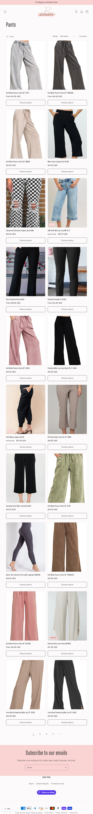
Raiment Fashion (25, 813)
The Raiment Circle (57, 784)
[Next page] (59, 734)
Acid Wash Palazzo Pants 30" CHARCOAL (61, 93)
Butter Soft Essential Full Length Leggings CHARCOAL (23, 575)
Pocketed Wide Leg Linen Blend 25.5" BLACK (62, 368)
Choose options (26, 102)
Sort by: (55, 36)
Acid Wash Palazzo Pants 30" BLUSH (18, 368)
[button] (5, 11)
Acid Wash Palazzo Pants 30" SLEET (17, 93)
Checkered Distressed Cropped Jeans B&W (20, 230)
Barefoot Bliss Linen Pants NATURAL (59, 644)
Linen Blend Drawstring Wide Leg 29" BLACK (62, 712)
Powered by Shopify (36, 813)
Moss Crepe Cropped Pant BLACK (58, 162)
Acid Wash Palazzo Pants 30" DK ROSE (18, 644)
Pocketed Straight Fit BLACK (57, 299)
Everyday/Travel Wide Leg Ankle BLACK (18, 506)
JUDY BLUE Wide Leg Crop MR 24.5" (59, 230)
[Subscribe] (65, 767)
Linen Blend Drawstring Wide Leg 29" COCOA (20, 712)
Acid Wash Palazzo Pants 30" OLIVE (59, 506)
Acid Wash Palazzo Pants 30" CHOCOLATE (61, 575)
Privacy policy (49, 813)
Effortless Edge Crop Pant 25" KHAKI (59, 437)
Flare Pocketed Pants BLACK (15, 299)
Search (31, 784)
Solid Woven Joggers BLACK (15, 437)
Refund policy (74, 813)
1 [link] (33, 734)
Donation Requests (42, 784)
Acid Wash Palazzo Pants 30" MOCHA (18, 162)
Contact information (61, 813)
